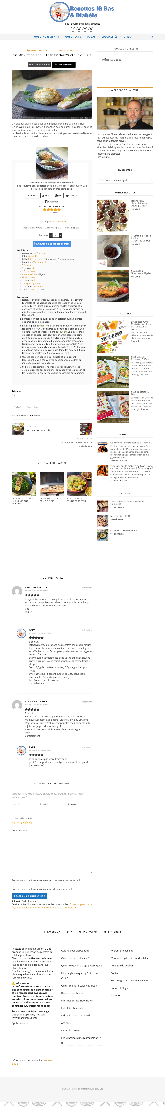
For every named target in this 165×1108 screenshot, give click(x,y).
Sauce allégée (33, 407)
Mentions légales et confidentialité (130, 958)
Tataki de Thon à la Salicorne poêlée (22, 501)
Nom (15, 804)
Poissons (73, 50)
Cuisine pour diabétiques (75, 950)
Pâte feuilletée (35, 259)
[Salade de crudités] (18, 429)
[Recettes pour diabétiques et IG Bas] (82, 17)
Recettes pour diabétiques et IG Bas (31, 948)
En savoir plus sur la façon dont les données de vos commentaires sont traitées (52, 906)
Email (47, 195)
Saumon (41, 253)
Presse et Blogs (119, 988)
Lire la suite (103, 156)
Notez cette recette (39, 64)
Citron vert (29, 271)
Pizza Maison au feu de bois (50, 499)
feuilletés (18, 407)
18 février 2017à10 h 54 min (37, 590)
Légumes (59, 50)
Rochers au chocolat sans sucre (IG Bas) (139, 203)
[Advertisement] (52, 542)
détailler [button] (43, 325)
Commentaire (19, 830)
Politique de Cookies (122, 965)
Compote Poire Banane (123, 530)
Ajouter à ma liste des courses (53, 243)
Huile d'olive (28, 277)
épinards (32, 256)
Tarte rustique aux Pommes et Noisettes (127, 502)
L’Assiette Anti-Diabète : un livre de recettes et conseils (141, 325)
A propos (116, 995)
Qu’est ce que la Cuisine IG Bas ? (79, 985)
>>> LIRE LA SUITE (118, 460)
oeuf (32, 280)
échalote (28, 265)
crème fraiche (29, 274)
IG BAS (91, 36)
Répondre (87, 587)
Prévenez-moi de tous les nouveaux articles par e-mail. (42, 889)
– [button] (51, 235)
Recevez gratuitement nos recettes (130, 980)
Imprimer (32, 195)
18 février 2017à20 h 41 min (41, 750)
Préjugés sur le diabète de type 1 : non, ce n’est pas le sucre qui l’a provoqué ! (131, 467)
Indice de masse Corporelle (76, 1015)
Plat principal (59, 221)
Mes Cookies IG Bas (121, 516)
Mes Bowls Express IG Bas (140, 358)
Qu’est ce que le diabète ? (75, 958)
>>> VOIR (135, 209)
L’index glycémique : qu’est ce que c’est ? (80, 975)
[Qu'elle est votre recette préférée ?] (86, 429)
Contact (115, 973)
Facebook (53, 201)
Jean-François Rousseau (28, 415)
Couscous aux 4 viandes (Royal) (77, 499)
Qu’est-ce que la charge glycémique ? (81, 965)
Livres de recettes (71, 1030)
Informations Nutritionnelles (77, 1000)
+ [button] (60, 235)
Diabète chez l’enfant (72, 993)
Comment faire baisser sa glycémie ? (131, 442)
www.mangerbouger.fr (24, 1017)
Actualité (66, 1022)
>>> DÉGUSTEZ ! (117, 507)
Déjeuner (31, 50)
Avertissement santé (38, 1005)
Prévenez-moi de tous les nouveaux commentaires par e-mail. (46, 880)
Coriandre (38, 286)
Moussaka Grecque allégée (141, 272)
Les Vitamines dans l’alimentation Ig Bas (81, 1040)
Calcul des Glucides (71, 1008)
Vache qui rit (39, 262)
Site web (72, 804)
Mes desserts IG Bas (140, 393)
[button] (44, 209)
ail (33, 268)
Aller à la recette (65, 64)
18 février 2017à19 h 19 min (37, 704)
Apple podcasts (20, 1023)
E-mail (44, 804)
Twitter (73, 195)
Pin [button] (60, 195)
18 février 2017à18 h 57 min (41, 633)
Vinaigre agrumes (31, 283)
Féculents (45, 50)
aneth (32, 289)
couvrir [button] (62, 332)
